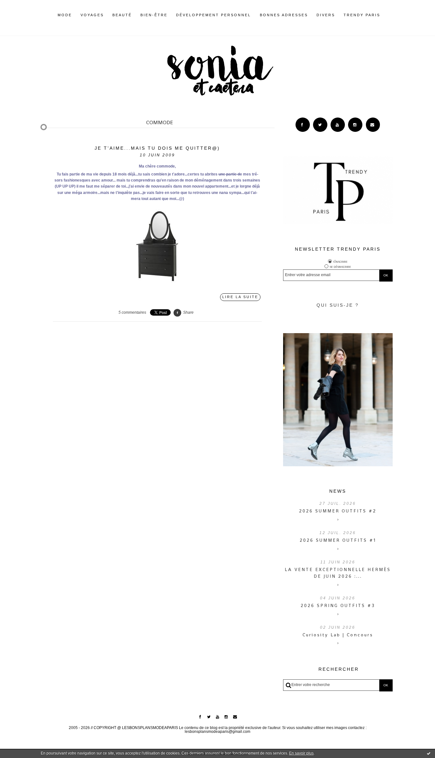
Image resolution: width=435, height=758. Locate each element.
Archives (384, 15)
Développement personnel (213, 15)
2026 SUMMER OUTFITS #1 (338, 540)
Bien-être (154, 15)
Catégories (390, 15)
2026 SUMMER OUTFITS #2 (337, 511)
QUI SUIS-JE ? (338, 305)
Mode (65, 15)
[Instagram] (355, 125)
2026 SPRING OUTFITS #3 (338, 605)
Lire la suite (240, 297)
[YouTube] (338, 125)
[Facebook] (303, 125)
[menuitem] (65, 20)
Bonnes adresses (284, 15)
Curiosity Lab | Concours (338, 635)
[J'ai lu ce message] (428, 753)
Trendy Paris (362, 15)
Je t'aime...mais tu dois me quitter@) (157, 148)
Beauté (122, 15)
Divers (326, 15)
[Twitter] (320, 125)
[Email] (373, 125)
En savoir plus (301, 753)
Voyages (92, 15)
